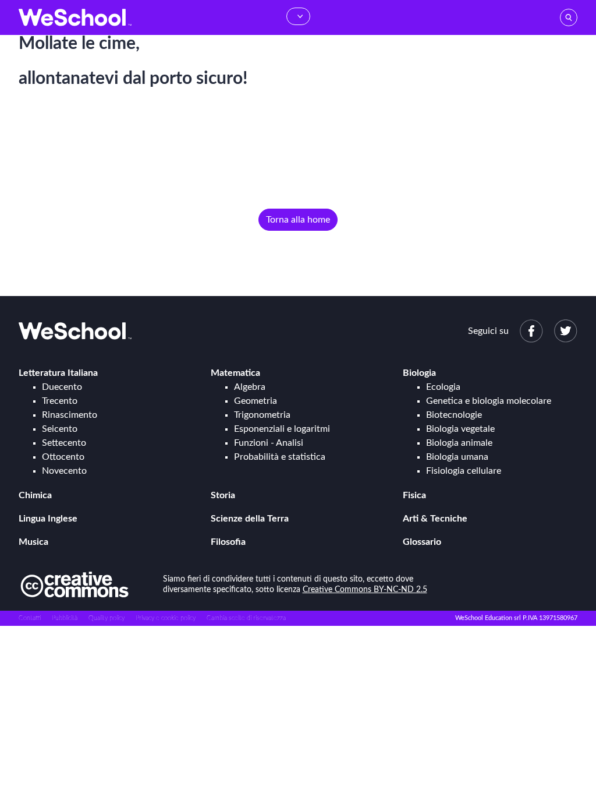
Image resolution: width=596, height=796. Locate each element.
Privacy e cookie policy (166, 618)
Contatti (30, 618)
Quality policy (106, 618)
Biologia (419, 373)
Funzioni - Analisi (268, 443)
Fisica (414, 495)
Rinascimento (69, 415)
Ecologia (443, 387)
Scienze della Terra (250, 518)
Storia (223, 495)
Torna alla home (298, 219)
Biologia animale (459, 443)
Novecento (64, 471)
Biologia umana (457, 457)
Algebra (249, 387)
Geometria (255, 401)
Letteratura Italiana (58, 373)
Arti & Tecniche (435, 518)
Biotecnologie (454, 415)
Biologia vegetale (460, 429)
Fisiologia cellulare (463, 471)
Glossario (422, 542)
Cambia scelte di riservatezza (246, 618)
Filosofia (228, 542)
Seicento (59, 429)
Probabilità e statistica (279, 457)
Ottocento (63, 457)
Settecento (64, 443)
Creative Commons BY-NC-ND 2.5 (365, 590)
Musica (33, 542)
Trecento (59, 401)
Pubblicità (64, 618)
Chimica (35, 495)
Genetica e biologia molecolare (488, 401)
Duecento (62, 387)
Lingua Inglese (48, 518)
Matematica (235, 373)
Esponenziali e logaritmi (282, 429)
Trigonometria (262, 415)
